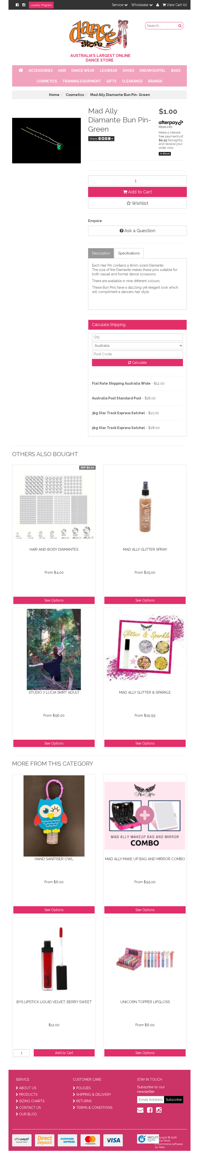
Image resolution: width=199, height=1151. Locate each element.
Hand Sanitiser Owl (54, 859)
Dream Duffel (153, 70)
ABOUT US (27, 1088)
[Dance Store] (99, 34)
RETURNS (83, 1101)
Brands (155, 81)
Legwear (108, 70)
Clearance (132, 81)
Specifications (129, 253)
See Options (54, 600)
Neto (162, 1147)
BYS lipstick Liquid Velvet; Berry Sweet (54, 1002)
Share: (94, 138)
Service (118, 5)
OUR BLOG (28, 1114)
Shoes (128, 70)
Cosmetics (47, 81)
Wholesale (140, 5)
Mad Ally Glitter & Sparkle (145, 692)
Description (101, 253)
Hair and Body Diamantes (54, 549)
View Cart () (176, 5)
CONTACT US (30, 1108)
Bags (176, 70)
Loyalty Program (41, 5)
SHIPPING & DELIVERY (93, 1094)
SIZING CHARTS (31, 1101)
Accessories (41, 70)
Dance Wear (82, 70)
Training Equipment (81, 81)
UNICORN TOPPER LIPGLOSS (145, 1002)
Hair (62, 70)
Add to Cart (139, 191)
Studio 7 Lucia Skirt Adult (54, 692)
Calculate (139, 363)
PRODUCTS (28, 1094)
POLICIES (83, 1088)
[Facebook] (17, 5)
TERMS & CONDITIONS (94, 1108)
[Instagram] (23, 5)
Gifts (111, 81)
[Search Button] (180, 25)
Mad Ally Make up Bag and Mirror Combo (145, 859)
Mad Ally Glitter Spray (145, 549)
